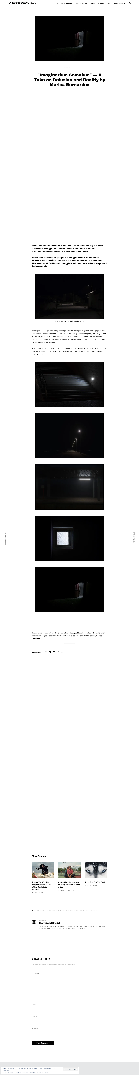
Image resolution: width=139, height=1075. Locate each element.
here (95, 633)
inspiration (65, 911)
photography (93, 911)
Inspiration (68, 68)
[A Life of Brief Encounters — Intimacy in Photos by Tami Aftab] (69, 871)
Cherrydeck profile (72, 633)
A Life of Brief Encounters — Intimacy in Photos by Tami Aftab (69, 884)
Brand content (119, 3)
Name (34, 1005)
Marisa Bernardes (48, 337)
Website (35, 1029)
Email (34, 1017)
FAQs (109, 3)
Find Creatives (81, 3)
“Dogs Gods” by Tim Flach (95, 882)
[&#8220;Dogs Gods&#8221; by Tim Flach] (96, 871)
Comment (36, 973)
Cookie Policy (44, 1072)
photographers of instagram (79, 911)
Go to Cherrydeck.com (65, 3)
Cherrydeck (57, 911)
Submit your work (97, 3)
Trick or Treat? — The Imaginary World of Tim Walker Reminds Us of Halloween (41, 885)
